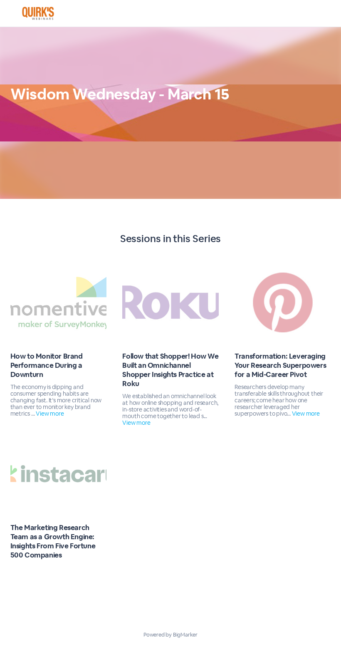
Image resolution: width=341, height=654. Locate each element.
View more (50, 413)
